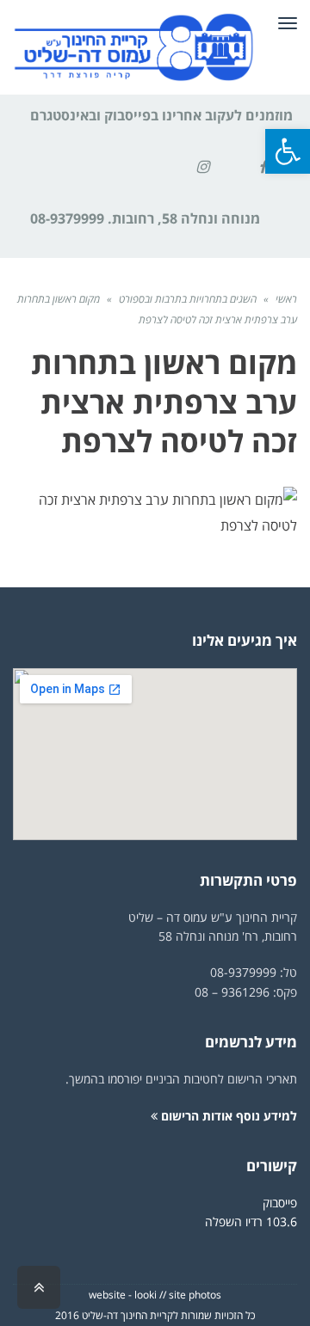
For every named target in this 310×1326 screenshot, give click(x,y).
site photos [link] (195, 1294)
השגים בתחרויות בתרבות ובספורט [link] (188, 299)
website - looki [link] (123, 1294)
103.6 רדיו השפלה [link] (251, 1221)
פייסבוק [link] (280, 1202)
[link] (287, 151)
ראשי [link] (286, 299)
